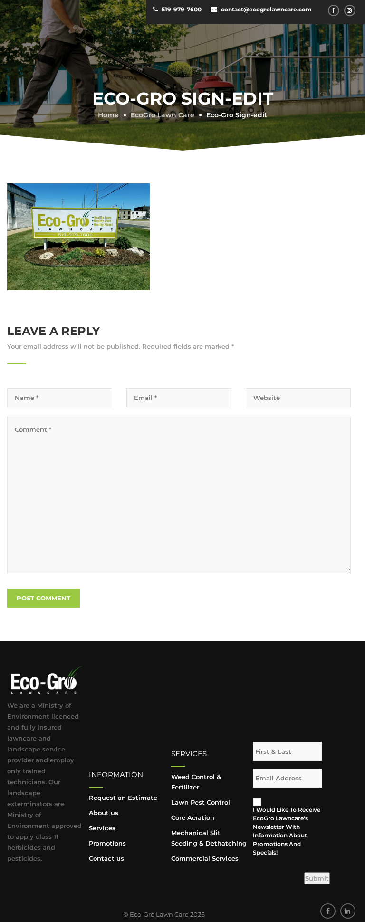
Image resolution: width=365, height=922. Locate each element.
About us (103, 813)
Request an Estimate (123, 797)
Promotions (107, 843)
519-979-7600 (182, 9)
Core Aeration (192, 817)
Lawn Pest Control (200, 802)
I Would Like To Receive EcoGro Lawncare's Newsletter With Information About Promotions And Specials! (286, 831)
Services (102, 828)
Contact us (106, 858)
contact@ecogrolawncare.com (266, 9)
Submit (317, 878)
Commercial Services (205, 858)
